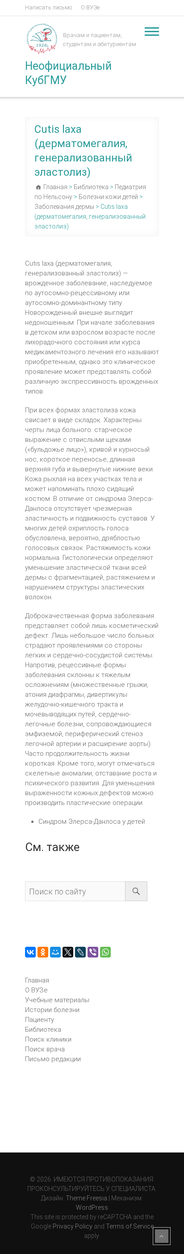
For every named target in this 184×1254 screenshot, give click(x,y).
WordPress (92, 1207)
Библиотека (43, 1029)
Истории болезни (52, 1010)
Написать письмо (48, 7)
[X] (68, 952)
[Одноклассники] (43, 952)
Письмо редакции (53, 1059)
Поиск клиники (48, 1039)
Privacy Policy (72, 1226)
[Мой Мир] (55, 952)
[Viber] (93, 952)
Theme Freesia (86, 1198)
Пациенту (39, 1020)
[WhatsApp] (105, 952)
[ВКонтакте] (30, 952)
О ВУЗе (90, 7)
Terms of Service (130, 1226)
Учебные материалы (57, 1000)
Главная (37, 980)
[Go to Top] (161, 1236)
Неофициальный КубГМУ (68, 73)
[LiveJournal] (80, 952)
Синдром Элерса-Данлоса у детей (91, 822)
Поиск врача (45, 1049)
